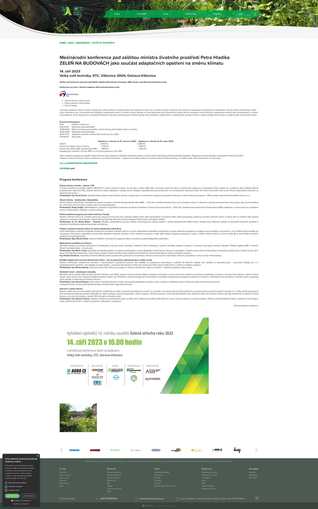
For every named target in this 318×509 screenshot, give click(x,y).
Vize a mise (64, 478)
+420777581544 (108, 498)
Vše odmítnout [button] (29, 496)
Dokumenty (64, 483)
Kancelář (252, 472)
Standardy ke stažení (210, 472)
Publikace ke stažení (209, 475)
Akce (71, 43)
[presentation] (62, 451)
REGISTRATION (90, 163)
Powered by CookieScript (21, 504)
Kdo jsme (63, 472)
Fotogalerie (206, 478)
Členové (63, 480)
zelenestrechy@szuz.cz (151, 498)
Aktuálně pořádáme (161, 472)
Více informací (21, 478)
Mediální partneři (113, 478)
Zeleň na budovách (103, 43)
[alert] (21, 480)
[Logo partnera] (74, 450)
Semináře (158, 480)
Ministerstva (111, 480)
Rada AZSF (253, 475)
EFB (61, 486)
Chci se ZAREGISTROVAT (71, 163)
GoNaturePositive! (209, 489)
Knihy (204, 483)
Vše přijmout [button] (12, 496)
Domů (63, 43)
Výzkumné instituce (114, 489)
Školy (109, 491)
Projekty (157, 478)
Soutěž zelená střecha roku (165, 486)
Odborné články (208, 486)
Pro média (253, 478)
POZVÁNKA (65, 168)
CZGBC (110, 486)
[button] (17, 482)
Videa (204, 480)
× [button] (38, 456)
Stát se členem (65, 475)
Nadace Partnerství (114, 475)
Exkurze (157, 483)
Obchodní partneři (114, 472)
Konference (83, 43)
